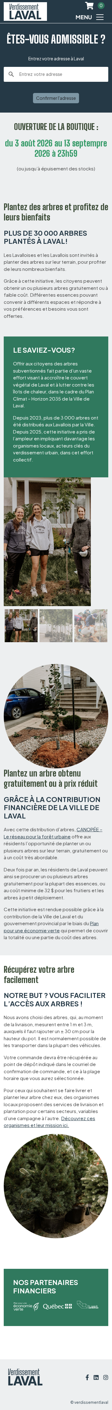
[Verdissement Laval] (25, 11)
